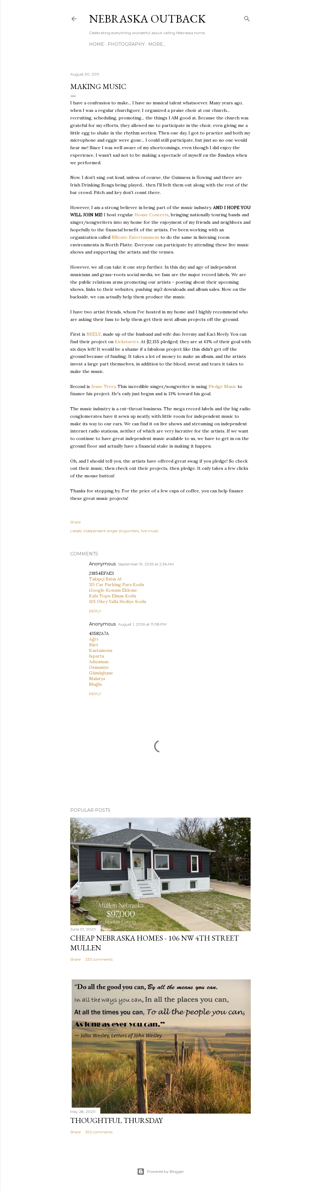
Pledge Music (222, 386)
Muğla (95, 684)
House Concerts (151, 215)
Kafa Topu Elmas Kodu (112, 596)
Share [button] (75, 522)
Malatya (97, 678)
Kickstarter (127, 341)
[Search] (247, 17)
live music (150, 530)
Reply (95, 611)
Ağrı (93, 639)
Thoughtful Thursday (116, 1120)
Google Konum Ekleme (113, 590)
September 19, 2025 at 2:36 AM (146, 564)
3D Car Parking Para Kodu (116, 584)
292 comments (99, 1132)
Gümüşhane (101, 673)
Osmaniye (99, 667)
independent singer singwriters (111, 530)
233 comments (99, 959)
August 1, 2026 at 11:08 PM (142, 624)
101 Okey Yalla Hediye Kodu (117, 601)
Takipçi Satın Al (105, 579)
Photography (126, 44)
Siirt (93, 645)
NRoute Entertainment (135, 237)
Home (96, 44)
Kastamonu (100, 650)
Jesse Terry (103, 386)
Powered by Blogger (165, 1171)
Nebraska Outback (147, 18)
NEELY (94, 334)
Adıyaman (98, 661)
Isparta (96, 656)
